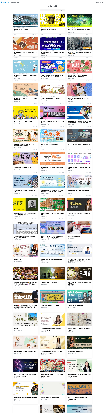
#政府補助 (16, 403)
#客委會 (69, 80)
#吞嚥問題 (70, 241)
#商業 (69, 311)
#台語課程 (16, 80)
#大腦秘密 (43, 357)
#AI (41, 80)
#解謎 (15, 103)
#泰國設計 (16, 218)
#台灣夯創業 (70, 264)
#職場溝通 (70, 380)
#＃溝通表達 (70, 403)
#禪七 (15, 334)
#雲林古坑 (16, 357)
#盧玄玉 (69, 195)
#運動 (42, 172)
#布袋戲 (42, 149)
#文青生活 (16, 57)
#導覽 (69, 57)
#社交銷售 (16, 311)
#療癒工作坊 (43, 241)
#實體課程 (43, 57)
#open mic (43, 380)
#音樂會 (42, 403)
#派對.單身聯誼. (17, 287)
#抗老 (42, 264)
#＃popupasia (16, 126)
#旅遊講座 (43, 287)
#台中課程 (70, 126)
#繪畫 (69, 103)
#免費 (42, 103)
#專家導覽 (43, 218)
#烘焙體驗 (70, 287)
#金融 (69, 149)
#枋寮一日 (16, 34)
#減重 (15, 149)
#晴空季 (69, 34)
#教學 (69, 357)
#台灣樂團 (43, 311)
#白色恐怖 (43, 195)
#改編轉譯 (43, 126)
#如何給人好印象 (71, 218)
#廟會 (42, 34)
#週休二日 (43, 334)
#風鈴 (69, 334)
